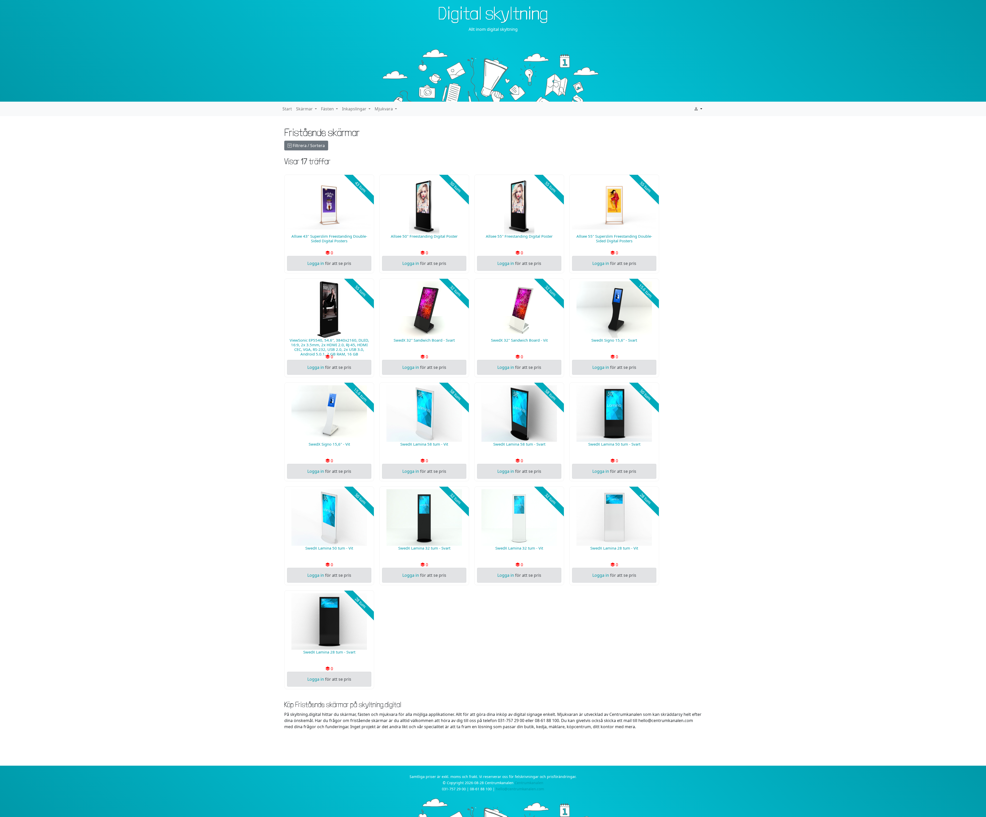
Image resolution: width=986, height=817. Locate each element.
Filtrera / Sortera (308, 145)
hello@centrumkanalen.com (520, 788)
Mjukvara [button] (384, 109)
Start (287, 109)
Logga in (315, 263)
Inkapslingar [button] (354, 109)
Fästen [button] (328, 109)
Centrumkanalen (529, 782)
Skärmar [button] (305, 109)
